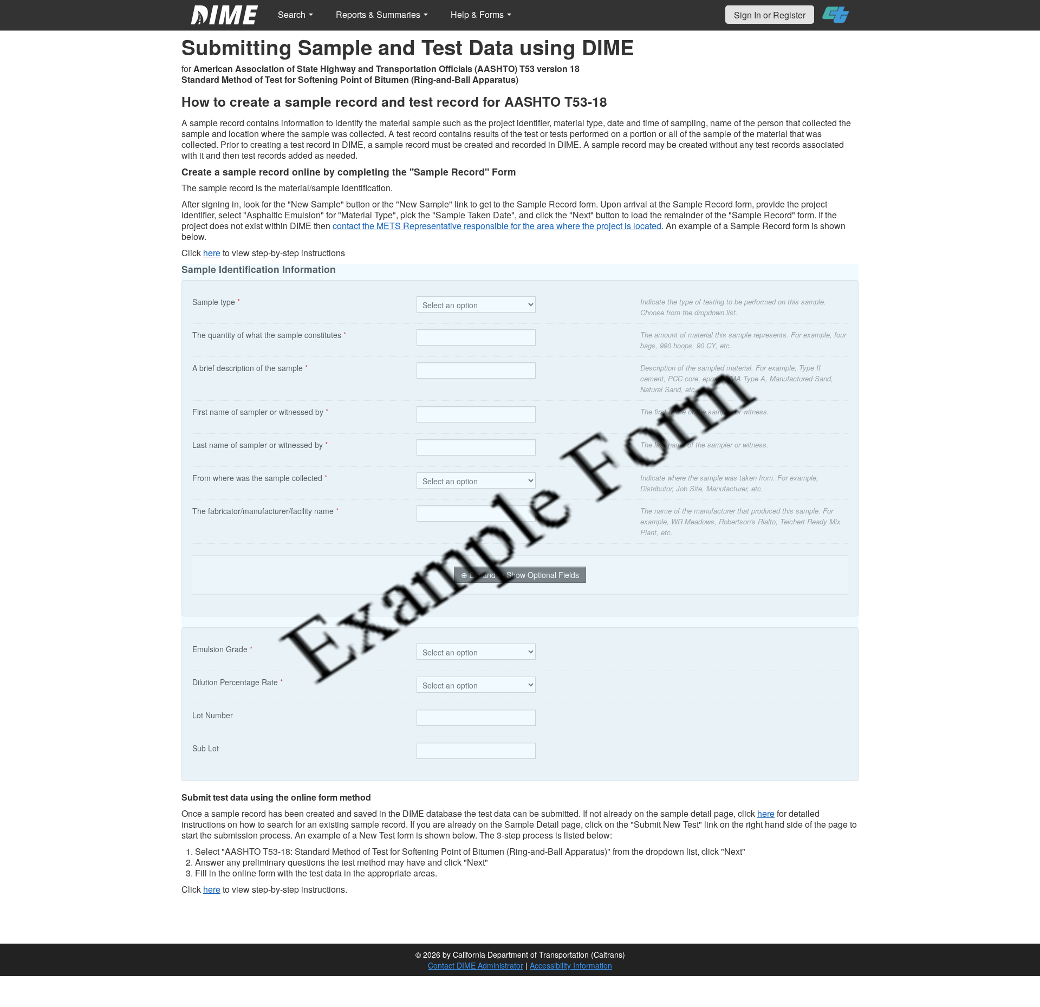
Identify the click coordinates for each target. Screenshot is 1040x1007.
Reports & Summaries (379, 14)
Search (293, 14)
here (211, 252)
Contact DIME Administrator (475, 965)
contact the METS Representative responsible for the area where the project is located (497, 225)
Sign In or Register (769, 15)
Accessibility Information (571, 965)
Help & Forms (478, 14)
